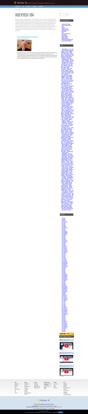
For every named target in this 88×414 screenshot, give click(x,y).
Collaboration (66, 74)
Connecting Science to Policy (27, 37)
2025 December (64, 221)
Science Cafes (26, 391)
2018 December (64, 287)
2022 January (64, 248)
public (71, 144)
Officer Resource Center (37, 387)
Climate (63, 73)
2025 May (63, 224)
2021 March (64, 258)
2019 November (65, 276)
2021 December (64, 249)
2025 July (63, 223)
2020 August (64, 267)
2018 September (65, 291)
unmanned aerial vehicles (66, 195)
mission (40, 22)
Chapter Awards (36, 385)
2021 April (64, 257)
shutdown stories (65, 173)
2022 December (64, 241)
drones (65, 80)
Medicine (70, 119)
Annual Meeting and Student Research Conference (67, 56)
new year (68, 127)
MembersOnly (55, 387)
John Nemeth (69, 108)
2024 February (64, 231)
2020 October (64, 264)
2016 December (64, 310)
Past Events (45, 387)
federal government (68, 87)
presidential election (65, 140)
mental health (64, 123)
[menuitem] (17, 6)
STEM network (67, 180)
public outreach (64, 146)
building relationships (65, 68)
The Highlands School (67, 189)
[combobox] (62, 15)
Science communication (68, 163)
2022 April (64, 244)
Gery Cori (66, 92)
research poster (64, 157)
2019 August (64, 280)
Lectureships (25, 387)
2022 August (64, 242)
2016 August (64, 314)
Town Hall (70, 192)
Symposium (64, 188)
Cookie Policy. (55, 412)
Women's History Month (68, 207)
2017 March (64, 306)
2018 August (64, 292)
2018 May (63, 293)
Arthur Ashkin (69, 58)
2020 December (64, 262)
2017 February (64, 307)
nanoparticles (66, 125)
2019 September (65, 279)
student (70, 183)
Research (71, 155)
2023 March (64, 239)
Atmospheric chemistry (69, 61)
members (68, 120)
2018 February (64, 295)
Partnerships (25, 390)
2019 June (64, 282)
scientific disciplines (69, 169)
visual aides (71, 202)
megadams (64, 120)
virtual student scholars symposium (66, 202)
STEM (63, 179)
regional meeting (70, 151)
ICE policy (63, 101)
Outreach (66, 132)
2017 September (65, 299)
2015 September (65, 326)
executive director (65, 86)
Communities (41, 6)
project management (65, 144)
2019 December (64, 275)
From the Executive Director (67, 25)
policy (69, 137)
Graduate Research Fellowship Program (66, 96)
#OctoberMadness (65, 49)
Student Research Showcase (66, 187)
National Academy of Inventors (66, 126)
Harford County (71, 98)
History (15, 387)
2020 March (64, 273)
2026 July (63, 218)
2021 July (63, 254)
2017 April (64, 305)
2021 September (65, 251)
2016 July (63, 316)
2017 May (63, 304)
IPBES (63, 107)
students (70, 187)
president (69, 139)
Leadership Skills (65, 29)
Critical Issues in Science (27, 386)
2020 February (64, 274)
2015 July (63, 329)
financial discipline (65, 88)
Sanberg (71, 161)
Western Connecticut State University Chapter (66, 206)
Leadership (16, 386)
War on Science (66, 204)
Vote (62, 204)
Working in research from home (67, 208)
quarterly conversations (65, 151)
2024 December (64, 227)
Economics (71, 81)
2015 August (64, 327)
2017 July (63, 301)
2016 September (65, 313)
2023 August (64, 235)
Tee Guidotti (69, 188)
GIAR (70, 92)
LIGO (62, 118)
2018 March (64, 294)
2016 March (64, 320)
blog (65, 67)
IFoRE (63, 26)
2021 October (64, 250)
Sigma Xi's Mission (65, 38)
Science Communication (66, 33)
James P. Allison (67, 107)
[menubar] (29, 6)
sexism (71, 171)
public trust (64, 148)
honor (73, 99)
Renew (54, 385)
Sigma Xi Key (67, 174)
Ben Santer (71, 63)
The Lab (69, 189)
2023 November (65, 233)
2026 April (64, 220)
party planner (71, 132)
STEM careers (66, 179)
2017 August (64, 300)
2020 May (63, 270)
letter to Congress (68, 115)
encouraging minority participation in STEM (65, 83)
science (68, 162)
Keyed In (63, 27)
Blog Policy (34, 6)
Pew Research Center (65, 135)
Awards (71, 62)
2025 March (64, 226)
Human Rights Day (70, 100)
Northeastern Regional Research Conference (66, 129)
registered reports (65, 152)
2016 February (64, 321)
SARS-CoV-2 (64, 162)
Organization (16, 385)
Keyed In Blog (17, 6)
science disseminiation (66, 164)
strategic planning (68, 182)
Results (71, 158)
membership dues (70, 121)
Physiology (64, 136)
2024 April (64, 230)
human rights (64, 100)
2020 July (63, 268)
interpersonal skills (65, 106)
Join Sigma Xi (28, 6)
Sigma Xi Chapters (65, 36)
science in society (68, 165)
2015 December (64, 324)
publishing (66, 149)
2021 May (63, 256)
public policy (70, 146)
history (69, 99)
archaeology (64, 58)
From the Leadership (65, 90)
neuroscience (64, 127)
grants (66, 98)
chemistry (71, 70)
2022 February (64, 246)
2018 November (65, 288)
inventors (71, 106)
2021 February (64, 260)
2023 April (64, 238)
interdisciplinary (69, 104)
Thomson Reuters (65, 190)
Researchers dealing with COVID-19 (66, 158)
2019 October (64, 277)
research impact (71, 156)
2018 (70, 49)
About (23, 6)
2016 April (64, 319)
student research (65, 185)
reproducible (70, 154)
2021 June (64, 255)
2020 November (65, 263)
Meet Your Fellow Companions (67, 387)
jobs (65, 108)
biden (69, 64)
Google (65, 94)
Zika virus (69, 210)
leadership (67, 113)
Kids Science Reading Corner (67, 111)
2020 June (64, 269)
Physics (71, 135)
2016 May (63, 318)
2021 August (64, 252)
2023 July (63, 236)
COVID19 (70, 76)
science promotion (65, 168)
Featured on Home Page (66, 24)
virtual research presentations (65, 201)
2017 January (64, 308)
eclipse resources (70, 80)
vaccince (63, 198)
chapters (67, 70)
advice (68, 52)
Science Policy (64, 34)
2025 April (64, 225)
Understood (60, 412)
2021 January (64, 261)
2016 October (64, 312)
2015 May (63, 331)
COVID (67, 76)
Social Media (64, 176)
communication (64, 75)
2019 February (64, 286)
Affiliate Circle (26, 394)
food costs (71, 88)
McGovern (66, 119)
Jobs (15, 390)
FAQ (15, 391)
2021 (73, 49)
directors (63, 79)
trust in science (68, 194)
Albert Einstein (66, 54)
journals (63, 110)
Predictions (69, 138)
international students (66, 105)
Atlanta (63, 61)
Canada (68, 68)
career (71, 68)
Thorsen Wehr (71, 190)
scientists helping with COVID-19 (66, 171)
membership (64, 121)
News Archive (65, 386)
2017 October (64, 298)
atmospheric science (65, 62)
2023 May (63, 237)
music (66, 124)
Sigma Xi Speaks (69, 175)
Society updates (70, 176)
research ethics (64, 156)
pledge (66, 137)
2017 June (64, 302)
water (71, 204)
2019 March (64, 285)
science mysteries (65, 167)
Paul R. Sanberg (64, 133)
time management (65, 192)
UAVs (73, 194)
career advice (64, 69)
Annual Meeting (68, 55)
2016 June (64, 317)
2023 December (64, 232)
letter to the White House (66, 117)
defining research (69, 77)
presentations (64, 139)
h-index (66, 99)
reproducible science (65, 155)
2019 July (63, 281)
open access (67, 131)
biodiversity (65, 65)
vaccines (66, 198)
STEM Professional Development (67, 39)
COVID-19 (63, 77)
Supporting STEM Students (66, 40)
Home (16, 9)
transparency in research (66, 193)
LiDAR (73, 117)
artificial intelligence (65, 59)
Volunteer (45, 388)
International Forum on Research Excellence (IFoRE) (48, 384)
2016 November (65, 311)
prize (65, 142)
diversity (67, 79)
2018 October (64, 289)
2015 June (64, 330)
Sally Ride (67, 161)
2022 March (64, 245)
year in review (64, 210)
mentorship (69, 123)
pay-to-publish (70, 133)
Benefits (55, 386)
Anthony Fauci (68, 57)
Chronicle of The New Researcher (67, 71)
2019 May (63, 283)
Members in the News (66, 390)
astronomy (72, 59)
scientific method (65, 170)
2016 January (64, 323)
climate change (68, 73)
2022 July (63, 243)
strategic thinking (65, 183)
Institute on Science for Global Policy (67, 102)
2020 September (65, 266)
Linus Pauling (66, 118)
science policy (71, 167)
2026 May (63, 219)
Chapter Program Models (37, 386)
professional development (69, 143)
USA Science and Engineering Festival (67, 196)
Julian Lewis (67, 110)
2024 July (63, 229)
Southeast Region (70, 177)
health (63, 99)
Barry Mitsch (64, 63)
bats (67, 63)
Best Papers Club (65, 64)
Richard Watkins (65, 160)
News (20, 9)
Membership (64, 31)
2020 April (64, 271)
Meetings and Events (65, 30)
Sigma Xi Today (64, 37)
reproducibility (64, 154)
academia (66, 51)
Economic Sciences (65, 81)
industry (67, 101)
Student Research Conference (66, 185)
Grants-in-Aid (26, 385)
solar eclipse (64, 177)
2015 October (64, 325)
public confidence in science (67, 145)
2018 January (64, 296)
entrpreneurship (67, 85)
